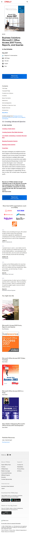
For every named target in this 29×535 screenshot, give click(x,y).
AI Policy (19, 471)
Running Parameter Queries (10, 141)
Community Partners (6, 473)
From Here (5, 148)
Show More (5, 112)
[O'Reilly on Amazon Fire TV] (6, 514)
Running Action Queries (8, 144)
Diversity (3, 477)
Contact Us (20, 464)
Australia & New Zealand (7, 486)
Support (19, 462)
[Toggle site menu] (1, 1)
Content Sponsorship (6, 479)
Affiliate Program (5, 475)
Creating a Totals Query (8, 128)
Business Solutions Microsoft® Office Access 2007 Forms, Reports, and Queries (14, 117)
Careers (3, 466)
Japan (3, 488)
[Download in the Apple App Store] (5, 501)
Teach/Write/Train (6, 464)
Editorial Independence (21, 530)
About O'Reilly (5, 462)
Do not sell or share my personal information (11, 523)
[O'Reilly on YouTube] (10, 455)
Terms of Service (4, 530)
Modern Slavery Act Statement (8, 531)
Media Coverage (5, 471)
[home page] (8, 1)
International (5, 483)
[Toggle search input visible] (27, 1)
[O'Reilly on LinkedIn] (7, 455)
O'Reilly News (4, 469)
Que (6, 66)
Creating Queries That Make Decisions (12, 132)
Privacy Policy (20, 469)
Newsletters (20, 466)
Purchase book (6, 442)
